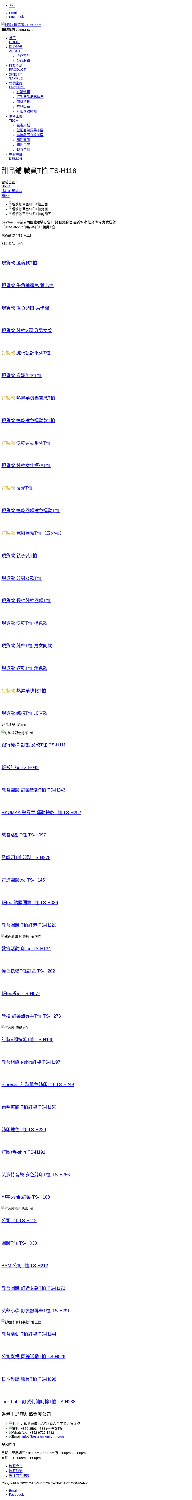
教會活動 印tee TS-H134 (26, 948)
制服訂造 (15, 1471)
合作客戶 (23, 56)
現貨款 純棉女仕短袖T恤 (26, 465)
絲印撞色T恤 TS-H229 (24, 1129)
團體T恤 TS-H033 (19, 1243)
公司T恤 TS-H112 (19, 1220)
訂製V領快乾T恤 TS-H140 (27, 1039)
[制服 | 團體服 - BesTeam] (21, 25)
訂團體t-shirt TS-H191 (23, 1152)
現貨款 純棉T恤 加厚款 (24, 713)
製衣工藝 (23, 150)
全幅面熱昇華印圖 (30, 130)
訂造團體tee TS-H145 (23, 879)
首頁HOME (14, 40)
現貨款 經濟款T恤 (19, 262)
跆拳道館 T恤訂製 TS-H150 (29, 1106)
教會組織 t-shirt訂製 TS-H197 (31, 1062)
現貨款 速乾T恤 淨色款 (24, 668)
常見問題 (23, 107)
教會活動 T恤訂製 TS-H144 (29, 1334)
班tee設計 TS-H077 (21, 993)
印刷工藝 (23, 145)
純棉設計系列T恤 (26, 352)
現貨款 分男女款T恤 (22, 578)
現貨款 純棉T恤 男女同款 (27, 645)
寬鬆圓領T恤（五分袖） (33, 533)
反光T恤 (17, 487)
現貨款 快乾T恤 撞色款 (24, 623)
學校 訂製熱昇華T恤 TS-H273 (31, 1016)
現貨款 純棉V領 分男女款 (27, 330)
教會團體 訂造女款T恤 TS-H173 (33, 1288)
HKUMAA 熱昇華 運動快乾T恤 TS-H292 (41, 812)
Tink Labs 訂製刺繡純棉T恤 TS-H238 (38, 1401)
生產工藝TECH (15, 118)
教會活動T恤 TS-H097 (24, 834)
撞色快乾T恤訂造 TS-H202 (28, 970)
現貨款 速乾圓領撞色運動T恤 (31, 510)
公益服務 (23, 61)
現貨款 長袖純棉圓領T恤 (26, 600)
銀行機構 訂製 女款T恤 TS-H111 (34, 744)
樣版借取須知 (26, 112)
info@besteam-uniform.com (43, 1436)
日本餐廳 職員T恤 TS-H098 (29, 1379)
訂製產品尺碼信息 (30, 97)
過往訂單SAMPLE (16, 76)
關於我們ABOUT (15, 49)
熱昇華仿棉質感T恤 (28, 397)
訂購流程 (23, 92)
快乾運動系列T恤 (26, 443)
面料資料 (23, 102)
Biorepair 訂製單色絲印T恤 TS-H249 (38, 1084)
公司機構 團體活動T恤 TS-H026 (33, 1356)
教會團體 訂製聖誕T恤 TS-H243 (33, 789)
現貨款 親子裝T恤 (19, 555)
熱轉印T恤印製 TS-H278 (26, 857)
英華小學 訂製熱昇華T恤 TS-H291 (36, 1310)
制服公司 (15, 1466)
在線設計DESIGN (15, 156)
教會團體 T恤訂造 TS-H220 (29, 925)
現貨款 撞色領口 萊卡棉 (25, 307)
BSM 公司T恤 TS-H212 (25, 1265)
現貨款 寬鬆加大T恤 (22, 375)
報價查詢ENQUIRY (16, 85)
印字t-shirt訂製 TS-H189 (26, 1197)
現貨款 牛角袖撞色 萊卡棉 (28, 285)
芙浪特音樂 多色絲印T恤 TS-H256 (36, 1174)
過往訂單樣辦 (19, 1476)
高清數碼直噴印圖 (30, 135)
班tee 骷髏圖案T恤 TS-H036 (30, 902)
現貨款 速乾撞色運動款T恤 (28, 420)
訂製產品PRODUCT (17, 67)
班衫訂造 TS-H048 (20, 767)
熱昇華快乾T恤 (24, 690)
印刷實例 (23, 140)
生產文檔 (23, 125)
